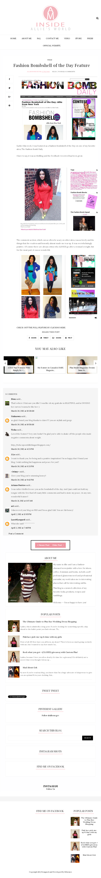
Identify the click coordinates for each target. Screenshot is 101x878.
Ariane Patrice (18, 485)
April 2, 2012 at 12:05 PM (21, 514)
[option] (19, 366)
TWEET (45, 338)
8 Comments (70, 71)
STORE (78, 38)
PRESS (90, 38)
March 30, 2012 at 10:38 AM (22, 411)
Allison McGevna (34, 71)
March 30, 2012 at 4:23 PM (22, 449)
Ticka (14, 430)
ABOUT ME (27, 38)
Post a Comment (16, 533)
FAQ (39, 38)
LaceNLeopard (18, 520)
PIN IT (70, 338)
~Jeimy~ (15, 471)
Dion (13, 399)
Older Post (57, 545)
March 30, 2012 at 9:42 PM (22, 480)
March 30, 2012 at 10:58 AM (22, 424)
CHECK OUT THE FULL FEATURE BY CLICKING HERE (41, 327)
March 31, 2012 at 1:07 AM (22, 501)
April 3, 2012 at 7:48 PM (21, 528)
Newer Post (44, 545)
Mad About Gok (89, 855)
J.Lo (13, 454)
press (49, 60)
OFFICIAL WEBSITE (51, 45)
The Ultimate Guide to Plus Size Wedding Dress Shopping (89, 821)
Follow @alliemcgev (50, 715)
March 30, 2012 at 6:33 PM (22, 466)
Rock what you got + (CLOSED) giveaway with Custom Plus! (89, 845)
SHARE (33, 338)
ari (12, 506)
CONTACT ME (52, 38)
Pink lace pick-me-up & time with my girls (89, 832)
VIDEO (67, 38)
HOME (13, 38)
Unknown (16, 416)
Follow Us (50, 789)
